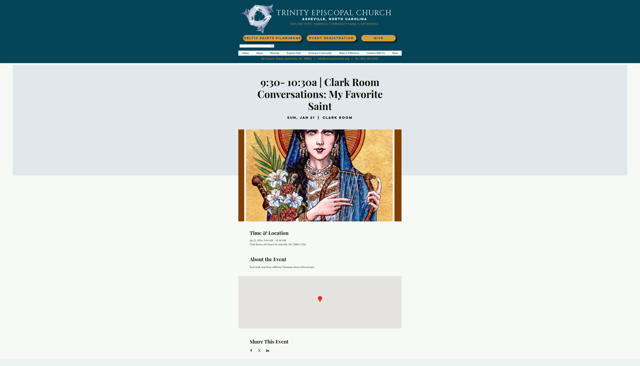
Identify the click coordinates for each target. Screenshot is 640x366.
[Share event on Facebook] (251, 350)
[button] (259, 53)
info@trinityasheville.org (333, 58)
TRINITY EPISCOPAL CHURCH (334, 13)
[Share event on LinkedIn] (267, 350)
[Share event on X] (259, 350)
